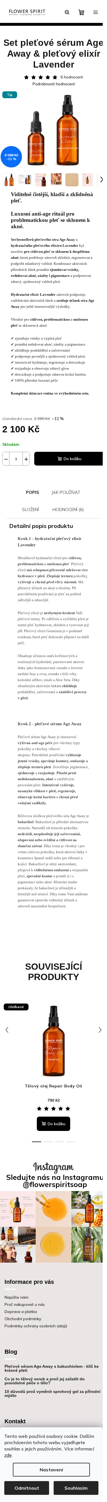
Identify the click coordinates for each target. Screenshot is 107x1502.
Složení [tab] (30, 509)
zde (8, 1455)
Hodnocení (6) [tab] (68, 509)
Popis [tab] (32, 492)
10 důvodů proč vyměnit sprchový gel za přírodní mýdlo (52, 1393)
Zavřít (33, 473)
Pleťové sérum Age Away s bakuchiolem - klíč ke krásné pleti (52, 1368)
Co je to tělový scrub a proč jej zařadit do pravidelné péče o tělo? (45, 1381)
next (100, 1029)
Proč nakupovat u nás (25, 1304)
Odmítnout (27, 1488)
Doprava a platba (21, 1311)
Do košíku (72, 458)
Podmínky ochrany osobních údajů (36, 1325)
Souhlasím (76, 1488)
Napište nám (17, 1297)
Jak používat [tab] (66, 492)
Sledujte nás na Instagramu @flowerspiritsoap (55, 1181)
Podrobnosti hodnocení (54, 83)
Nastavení (51, 1470)
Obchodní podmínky (23, 1318)
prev (6, 1029)
